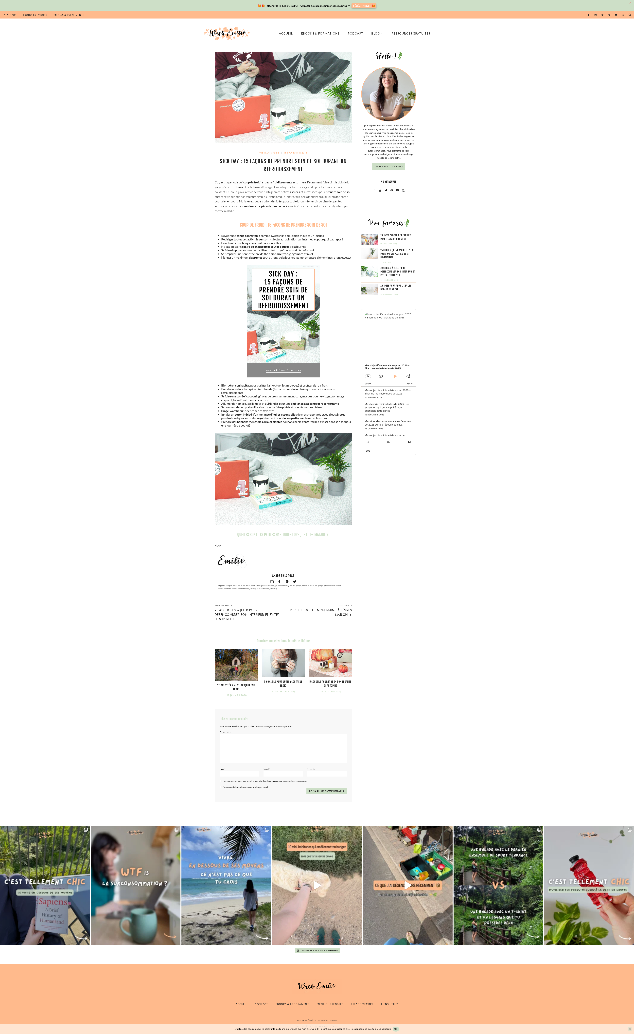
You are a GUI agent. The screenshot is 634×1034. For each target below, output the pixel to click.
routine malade (263, 588)
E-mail (267, 768)
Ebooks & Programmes (292, 1004)
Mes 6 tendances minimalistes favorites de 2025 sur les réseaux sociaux (388, 423)
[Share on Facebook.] (279, 582)
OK (395, 1029)
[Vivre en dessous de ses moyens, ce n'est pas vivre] (226, 885)
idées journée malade (265, 585)
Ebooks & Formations (320, 33)
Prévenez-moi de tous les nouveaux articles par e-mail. (245, 787)
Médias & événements (69, 15)
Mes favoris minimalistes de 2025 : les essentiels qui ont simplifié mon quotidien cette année (387, 407)
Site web (311, 768)
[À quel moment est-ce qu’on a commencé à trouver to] (135, 885)
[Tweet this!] (294, 582)
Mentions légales (330, 1004)
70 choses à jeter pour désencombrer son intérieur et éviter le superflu (247, 614)
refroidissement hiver (240, 588)
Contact (261, 1004)
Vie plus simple (269, 152)
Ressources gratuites (411, 33)
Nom (223, 768)
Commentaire (226, 732)
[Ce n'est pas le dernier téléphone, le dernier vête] (498, 885)
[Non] (630, 1029)
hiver (253, 585)
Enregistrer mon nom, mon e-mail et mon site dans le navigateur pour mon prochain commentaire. (265, 781)
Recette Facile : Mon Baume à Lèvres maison (321, 612)
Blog (375, 33)
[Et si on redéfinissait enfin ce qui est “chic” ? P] (45, 885)
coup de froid (244, 585)
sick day (273, 588)
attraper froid (231, 585)
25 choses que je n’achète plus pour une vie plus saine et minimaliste (397, 254)
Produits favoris (35, 15)
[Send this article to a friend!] (272, 582)
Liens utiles (390, 1004)
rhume (252, 588)
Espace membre (362, 1004)
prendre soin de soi (332, 585)
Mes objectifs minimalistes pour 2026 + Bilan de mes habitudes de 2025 (388, 392)
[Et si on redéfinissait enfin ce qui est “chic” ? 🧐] (589, 885)
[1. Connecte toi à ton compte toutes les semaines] (317, 885)
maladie (305, 585)
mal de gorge (295, 585)
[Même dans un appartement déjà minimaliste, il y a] (408, 885)
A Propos (10, 15)
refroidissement (224, 588)
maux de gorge (316, 585)
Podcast (355, 33)
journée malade (281, 585)
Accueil (286, 33)
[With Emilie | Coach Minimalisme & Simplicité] (227, 33)
